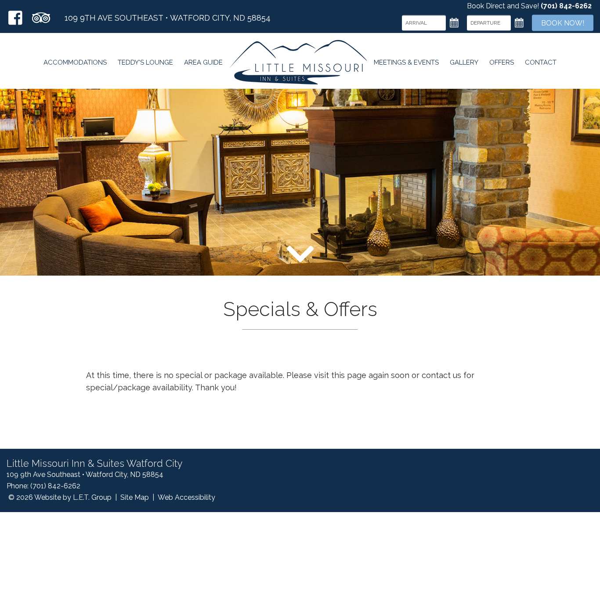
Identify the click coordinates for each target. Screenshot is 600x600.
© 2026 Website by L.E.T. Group (60, 497)
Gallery (464, 62)
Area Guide (203, 62)
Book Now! (562, 22)
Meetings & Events (406, 62)
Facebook (16, 18)
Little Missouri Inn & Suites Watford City (298, 62)
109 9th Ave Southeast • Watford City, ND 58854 (168, 17)
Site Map (134, 497)
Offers (501, 62)
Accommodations (75, 62)
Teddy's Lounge (145, 62)
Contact (541, 62)
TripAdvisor (41, 18)
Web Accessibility (186, 497)
